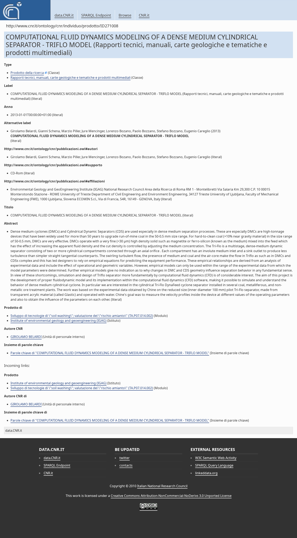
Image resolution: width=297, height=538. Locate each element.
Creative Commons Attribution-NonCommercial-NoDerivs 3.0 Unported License (171, 495)
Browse (125, 15)
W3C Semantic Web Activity (215, 458)
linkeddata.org (206, 473)
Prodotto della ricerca (27, 72)
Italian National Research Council (162, 486)
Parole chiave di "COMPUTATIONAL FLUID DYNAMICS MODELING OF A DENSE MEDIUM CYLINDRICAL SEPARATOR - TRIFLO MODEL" (110, 353)
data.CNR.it (64, 15)
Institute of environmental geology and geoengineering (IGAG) (58, 320)
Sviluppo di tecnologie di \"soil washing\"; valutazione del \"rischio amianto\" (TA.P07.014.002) (82, 315)
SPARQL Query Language (214, 465)
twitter (124, 458)
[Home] (25, 10)
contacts (126, 465)
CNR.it (144, 15)
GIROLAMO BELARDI (26, 337)
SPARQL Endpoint (96, 15)
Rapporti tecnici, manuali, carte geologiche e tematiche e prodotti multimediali (71, 77)
